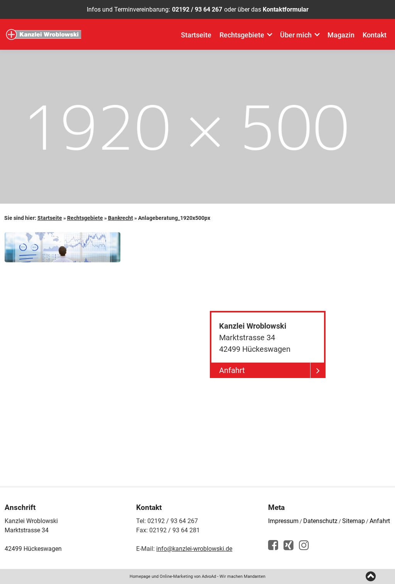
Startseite (196, 35)
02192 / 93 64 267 (197, 9)
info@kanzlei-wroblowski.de (194, 548)
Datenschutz (320, 521)
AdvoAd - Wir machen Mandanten (233, 576)
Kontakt (375, 35)
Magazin (340, 35)
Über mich (296, 35)
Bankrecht (120, 218)
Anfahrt (380, 521)
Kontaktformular (286, 9)
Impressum (283, 521)
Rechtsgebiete (241, 35)
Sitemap (353, 521)
